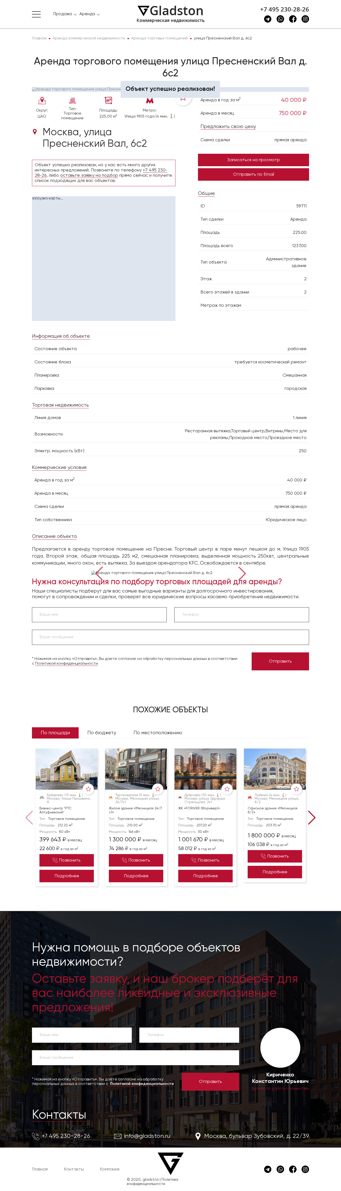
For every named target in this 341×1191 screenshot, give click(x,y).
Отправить (280, 661)
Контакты (59, 1115)
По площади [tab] (55, 733)
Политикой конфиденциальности (66, 664)
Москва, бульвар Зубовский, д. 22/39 (256, 1136)
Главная (40, 1169)
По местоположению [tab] (158, 733)
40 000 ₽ (294, 100)
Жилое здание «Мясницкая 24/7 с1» (135, 810)
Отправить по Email (253, 174)
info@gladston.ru (147, 1136)
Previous (99, 573)
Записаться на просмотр (253, 160)
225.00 (300, 232)
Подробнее (66, 876)
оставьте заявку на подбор (89, 175)
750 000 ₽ (293, 113)
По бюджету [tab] (101, 733)
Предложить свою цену (228, 126)
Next (242, 573)
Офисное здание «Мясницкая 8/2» (272, 810)
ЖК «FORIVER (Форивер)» (199, 808)
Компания (109, 1169)
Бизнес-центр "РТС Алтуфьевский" (55, 810)
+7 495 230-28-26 (284, 9)
